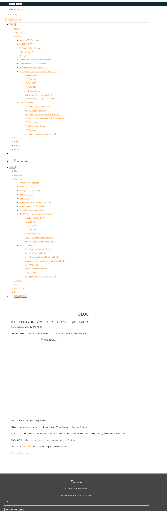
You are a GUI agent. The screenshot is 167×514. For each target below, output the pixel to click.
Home (17, 28)
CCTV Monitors (31, 122)
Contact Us (19, 146)
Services (18, 138)
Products (18, 36)
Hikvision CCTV (26, 52)
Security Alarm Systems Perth (37, 106)
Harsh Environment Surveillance (33, 67)
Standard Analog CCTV (35, 75)
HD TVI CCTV (30, 87)
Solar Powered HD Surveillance (33, 64)
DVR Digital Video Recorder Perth (39, 95)
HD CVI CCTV (31, 83)
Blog (16, 142)
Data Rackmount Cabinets (36, 126)
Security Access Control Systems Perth (42, 114)
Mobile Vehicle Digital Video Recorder (35, 60)
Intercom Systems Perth (35, 110)
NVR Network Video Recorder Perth (40, 99)
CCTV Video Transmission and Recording (37, 71)
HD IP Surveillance (32, 91)
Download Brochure (19, 453)
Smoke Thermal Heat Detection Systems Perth (45, 118)
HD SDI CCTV (30, 79)
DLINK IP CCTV (26, 44)
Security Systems (27, 103)
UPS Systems (30, 130)
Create (21, 509)
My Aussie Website (71, 495)
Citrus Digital (88, 495)
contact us (26, 447)
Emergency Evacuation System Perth (40, 134)
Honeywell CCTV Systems (31, 48)
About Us (18, 32)
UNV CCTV (24, 56)
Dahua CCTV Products (29, 40)
